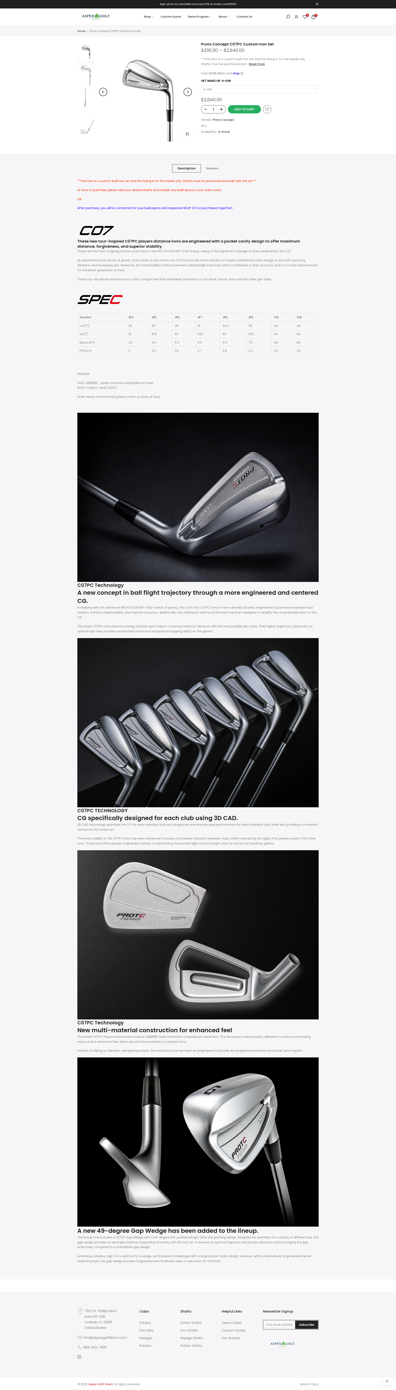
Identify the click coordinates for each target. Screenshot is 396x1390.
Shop (147, 17)
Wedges (145, 1338)
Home (81, 31)
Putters (145, 1345)
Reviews (212, 168)
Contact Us (244, 17)
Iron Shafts (189, 1330)
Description (187, 168)
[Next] (188, 92)
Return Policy (309, 1384)
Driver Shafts (191, 1322)
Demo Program (198, 17)
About (222, 17)
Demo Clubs (232, 1322)
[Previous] (103, 92)
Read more (257, 64)
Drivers (145, 1322)
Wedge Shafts (191, 1338)
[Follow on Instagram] (79, 1356)
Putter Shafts (191, 1345)
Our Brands (231, 1338)
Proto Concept (223, 120)
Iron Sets (146, 1330)
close (78, 4)
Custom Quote (170, 17)
